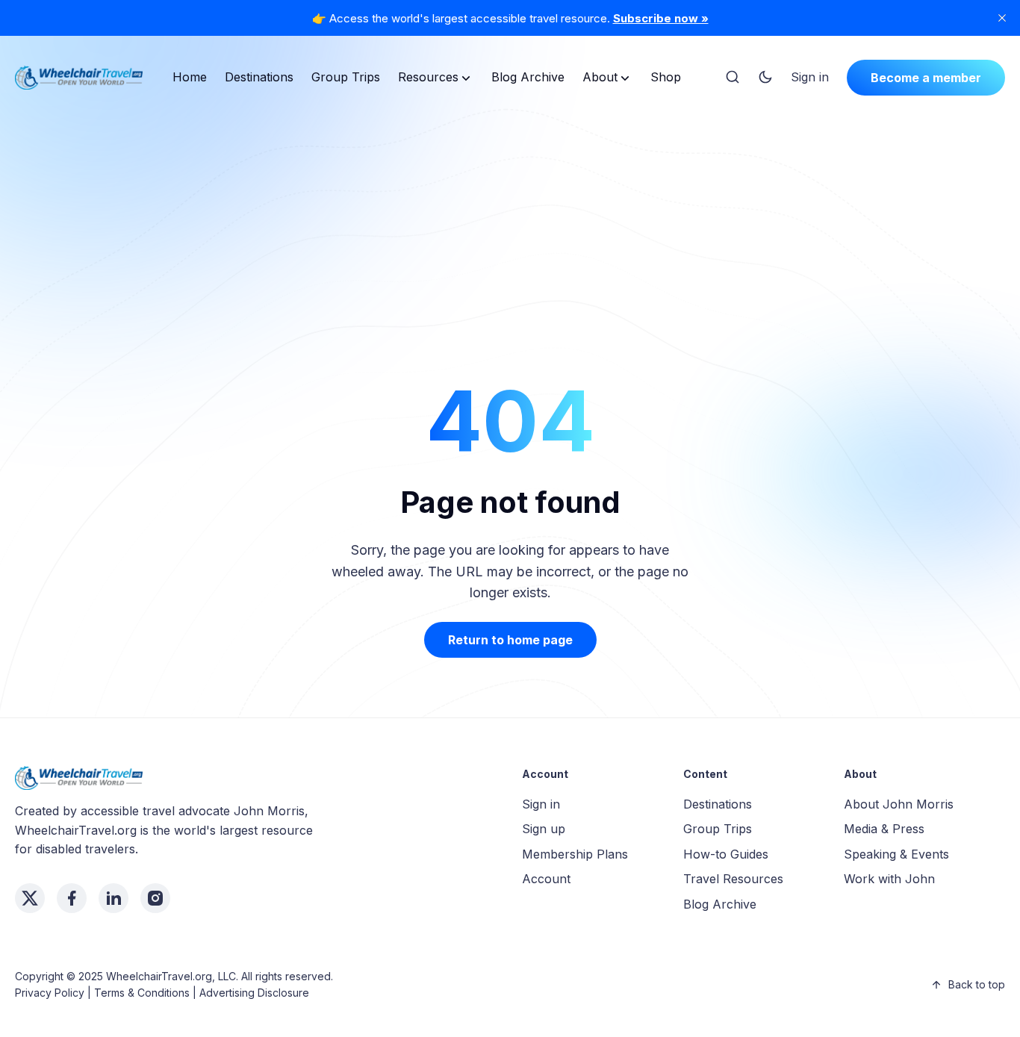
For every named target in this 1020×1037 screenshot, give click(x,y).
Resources (428, 76)
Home (189, 76)
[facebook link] (72, 898)
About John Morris (899, 804)
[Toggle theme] (765, 77)
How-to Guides (725, 854)
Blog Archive (528, 76)
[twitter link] (30, 898)
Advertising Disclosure (254, 992)
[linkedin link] (113, 898)
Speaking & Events (896, 854)
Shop (665, 76)
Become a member (926, 77)
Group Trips (345, 76)
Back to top (976, 984)
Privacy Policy (49, 992)
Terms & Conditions (142, 992)
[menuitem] (189, 77)
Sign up (543, 828)
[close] (1002, 18)
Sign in (810, 76)
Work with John (889, 878)
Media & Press (884, 828)
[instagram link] (155, 898)
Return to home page (510, 639)
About (600, 76)
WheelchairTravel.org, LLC (171, 976)
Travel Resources (733, 878)
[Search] (732, 77)
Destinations (259, 76)
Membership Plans (575, 854)
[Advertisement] (510, 219)
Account (546, 878)
